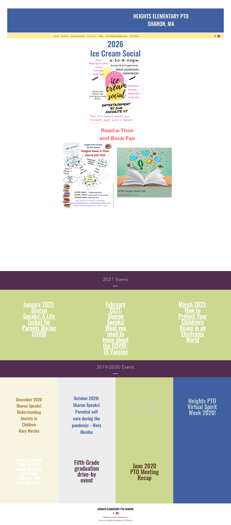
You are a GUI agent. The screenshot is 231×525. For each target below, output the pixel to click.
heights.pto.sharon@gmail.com (115, 517)
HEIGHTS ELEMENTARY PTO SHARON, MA (161, 20)
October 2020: (86, 398)
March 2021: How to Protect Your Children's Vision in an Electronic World (192, 322)
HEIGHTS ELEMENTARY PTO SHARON (115, 509)
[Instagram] (219, 36)
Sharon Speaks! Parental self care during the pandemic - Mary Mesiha (86, 418)
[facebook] (215, 36)
